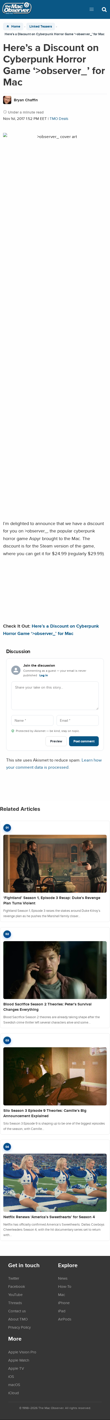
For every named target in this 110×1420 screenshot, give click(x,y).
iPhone (64, 1302)
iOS (11, 1376)
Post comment (83, 741)
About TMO (18, 1319)
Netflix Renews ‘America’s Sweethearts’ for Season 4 (49, 1217)
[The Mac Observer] (17, 9)
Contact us (17, 1311)
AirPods (64, 1319)
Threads (15, 1302)
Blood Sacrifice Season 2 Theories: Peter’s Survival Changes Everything (47, 1006)
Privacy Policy (19, 1327)
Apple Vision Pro (22, 1352)
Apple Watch (18, 1360)
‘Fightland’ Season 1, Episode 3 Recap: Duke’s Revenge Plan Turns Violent (51, 900)
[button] (91, 9)
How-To (64, 1286)
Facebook (16, 1286)
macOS (14, 1384)
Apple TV (16, 1368)
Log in (43, 675)
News (63, 1278)
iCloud (13, 1393)
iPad (61, 1311)
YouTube (15, 1294)
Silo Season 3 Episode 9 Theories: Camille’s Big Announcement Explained (44, 1113)
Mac (61, 1294)
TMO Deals (59, 118)
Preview (56, 741)
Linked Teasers (40, 26)
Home (15, 26)
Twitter (13, 1278)
